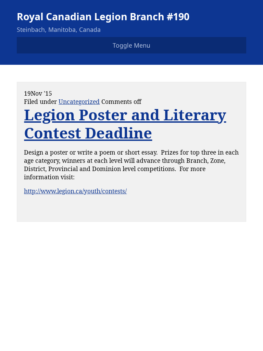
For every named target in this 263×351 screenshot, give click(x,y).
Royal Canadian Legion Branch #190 (103, 16)
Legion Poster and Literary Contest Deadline (125, 123)
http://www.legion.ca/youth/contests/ (75, 191)
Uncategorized (79, 101)
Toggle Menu (131, 45)
